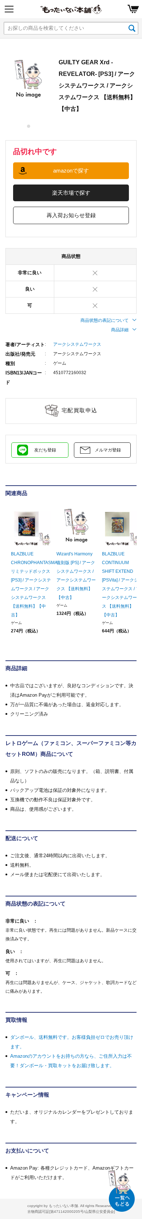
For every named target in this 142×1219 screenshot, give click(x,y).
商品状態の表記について (104, 320)
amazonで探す (71, 170)
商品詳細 (120, 329)
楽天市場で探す (71, 193)
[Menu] (9, 9)
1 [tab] (29, 126)
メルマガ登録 (108, 450)
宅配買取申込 (80, 410)
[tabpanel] (28, 79)
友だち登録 (45, 450)
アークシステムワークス (77, 344)
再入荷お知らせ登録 (71, 215)
